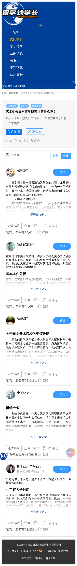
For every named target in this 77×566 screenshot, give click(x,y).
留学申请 (36, 106)
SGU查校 (16, 74)
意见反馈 (50, 558)
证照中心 (39, 558)
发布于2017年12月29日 (22, 529)
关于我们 (27, 558)
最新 (55, 155)
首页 (15, 32)
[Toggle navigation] (40, 25)
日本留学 (12, 106)
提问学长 (16, 39)
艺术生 (24, 106)
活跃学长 (16, 53)
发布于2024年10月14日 (22, 232)
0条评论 (34, 140)
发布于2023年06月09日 (22, 454)
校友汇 (15, 60)
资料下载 (16, 67)
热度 (66, 155)
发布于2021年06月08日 (22, 306)
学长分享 (16, 46)
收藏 (44, 232)
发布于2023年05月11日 (22, 380)
